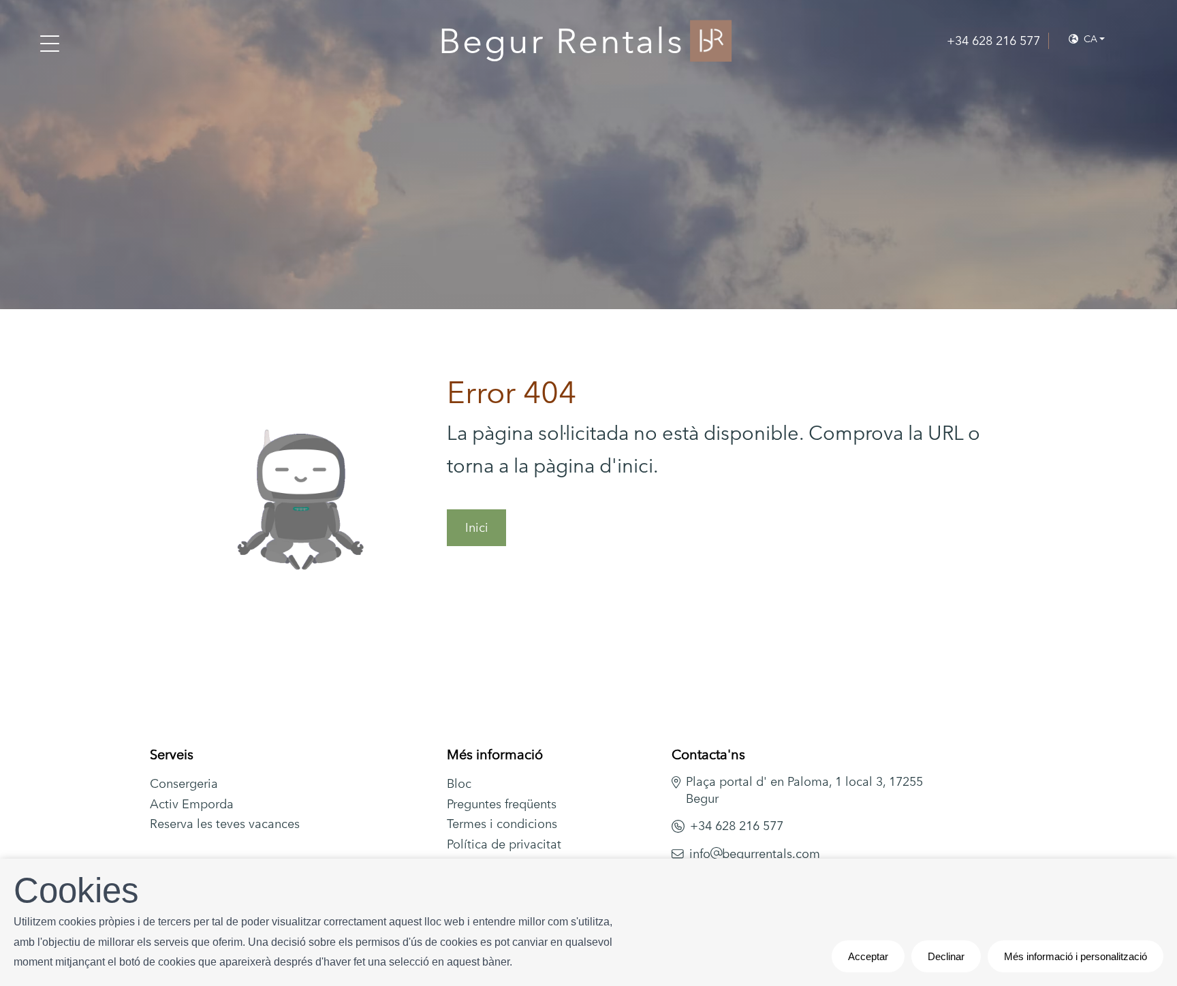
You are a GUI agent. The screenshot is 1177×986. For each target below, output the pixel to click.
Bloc (459, 783)
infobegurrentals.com (755, 853)
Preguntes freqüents (501, 804)
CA (1089, 39)
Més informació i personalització (1075, 956)
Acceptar (868, 956)
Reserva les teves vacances (225, 823)
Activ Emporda (192, 804)
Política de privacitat (504, 844)
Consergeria (184, 783)
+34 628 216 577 (736, 825)
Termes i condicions (502, 823)
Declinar (946, 956)
